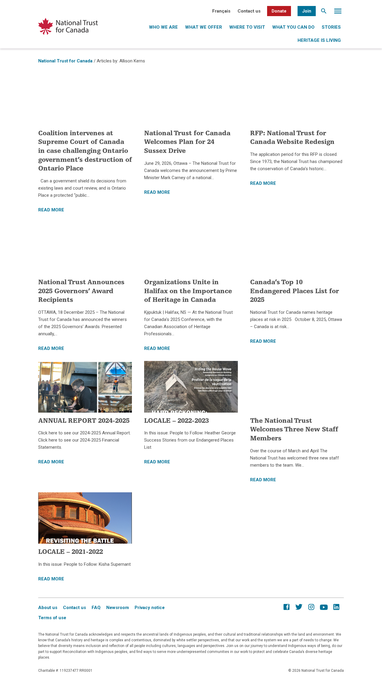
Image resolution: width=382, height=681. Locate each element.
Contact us (249, 11)
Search (324, 13)
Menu (337, 12)
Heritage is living (319, 40)
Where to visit (247, 27)
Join (306, 11)
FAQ (96, 607)
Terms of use (52, 617)
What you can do (293, 27)
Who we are (163, 27)
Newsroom (117, 607)
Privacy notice (150, 607)
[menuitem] (221, 11)
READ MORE (51, 210)
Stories (331, 27)
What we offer (203, 27)
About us (47, 607)
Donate (279, 11)
